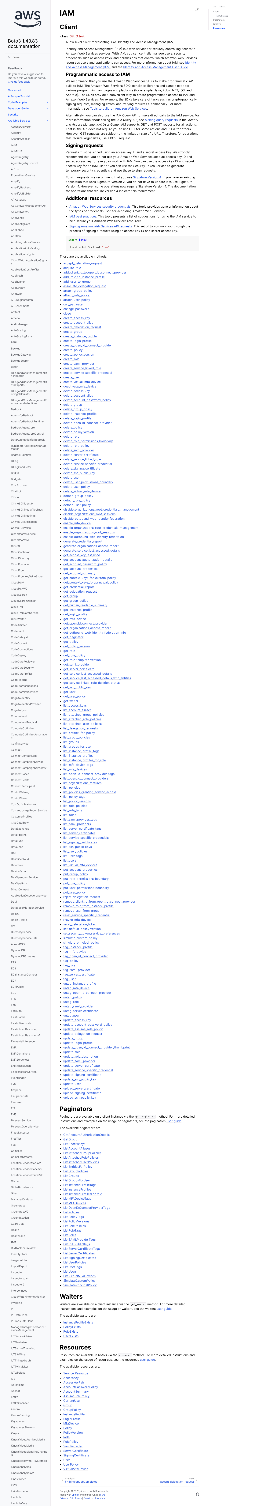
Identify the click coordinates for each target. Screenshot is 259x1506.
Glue (13, 1193)
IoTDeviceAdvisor (22, 1336)
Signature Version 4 (147, 177)
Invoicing (16, 1302)
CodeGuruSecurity (22, 667)
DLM (14, 901)
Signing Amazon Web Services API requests (100, 226)
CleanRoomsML (20, 540)
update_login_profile (78, 1043)
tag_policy (70, 961)
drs (13, 925)
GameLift (16, 1150)
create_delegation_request (82, 327)
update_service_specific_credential (88, 1070)
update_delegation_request (82, 1034)
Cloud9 (15, 546)
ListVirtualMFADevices (79, 1276)
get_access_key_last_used (81, 555)
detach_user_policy (77, 505)
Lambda (16, 1497)
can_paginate (72, 304)
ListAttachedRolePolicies (81, 1157)
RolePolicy (70, 1442)
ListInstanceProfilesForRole (82, 1194)
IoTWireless (18, 1372)
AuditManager (19, 324)
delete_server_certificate (81, 455)
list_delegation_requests (80, 728)
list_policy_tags (74, 796)
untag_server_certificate (80, 1011)
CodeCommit (19, 643)
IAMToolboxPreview (23, 1248)
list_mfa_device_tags (78, 765)
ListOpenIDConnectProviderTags (86, 1208)
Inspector (17, 1272)
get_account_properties (80, 569)
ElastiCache (18, 1017)
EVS (13, 1083)
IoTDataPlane (19, 1314)
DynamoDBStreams (23, 956)
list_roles (69, 815)
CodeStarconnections (24, 685)
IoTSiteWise (18, 1354)
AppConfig (17, 217)
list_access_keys (75, 705)
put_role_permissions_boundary (86, 879)
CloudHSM (17, 582)
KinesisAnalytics (21, 1466)
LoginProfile (72, 1419)
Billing (14, 460)
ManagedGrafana (22, 1199)
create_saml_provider (78, 363)
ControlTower (19, 798)
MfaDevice (71, 1423)
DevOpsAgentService (24, 877)
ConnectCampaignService (27, 761)
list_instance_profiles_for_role (84, 760)
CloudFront (18, 570)
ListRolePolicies (74, 1226)
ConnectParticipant (23, 786)
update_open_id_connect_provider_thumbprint (96, 1047)
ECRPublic (17, 986)
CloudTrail (17, 606)
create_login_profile (77, 341)
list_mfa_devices (75, 769)
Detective (17, 865)
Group (67, 1405)
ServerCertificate (75, 1451)
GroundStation (20, 1217)
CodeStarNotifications (24, 691)
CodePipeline (19, 679)
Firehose (16, 1102)
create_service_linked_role (82, 368)
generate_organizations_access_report (91, 546)
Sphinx (75, 1494)
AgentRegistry (20, 157)
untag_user (71, 1015)
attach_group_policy (78, 291)
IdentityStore (19, 1254)
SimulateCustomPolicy (79, 1280)
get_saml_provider (76, 664)
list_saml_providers (77, 824)
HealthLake (18, 1235)
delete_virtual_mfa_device (81, 491)
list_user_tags (72, 856)
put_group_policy (75, 874)
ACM (14, 144)
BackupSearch (20, 360)
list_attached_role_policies (82, 719)
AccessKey (71, 1378)
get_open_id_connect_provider (85, 623)
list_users (69, 860)
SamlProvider (72, 1446)
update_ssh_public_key (79, 1079)
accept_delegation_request (82, 263)
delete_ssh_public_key (79, 473)
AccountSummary (76, 1391)
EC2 (13, 968)
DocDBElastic (19, 919)
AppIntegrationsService (25, 242)
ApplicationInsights (23, 254)
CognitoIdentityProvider (26, 704)
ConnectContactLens (24, 755)
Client (216, 11)
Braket (15, 473)
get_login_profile (75, 614)
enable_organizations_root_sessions (89, 532)
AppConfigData (20, 223)
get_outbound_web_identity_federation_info (94, 632)
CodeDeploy (18, 655)
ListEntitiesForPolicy (77, 1166)
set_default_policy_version (82, 929)
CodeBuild (17, 631)
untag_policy (72, 997)
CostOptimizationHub (24, 804)
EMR (13, 1047)
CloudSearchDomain (23, 600)
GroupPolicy (72, 1410)
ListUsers (70, 1271)
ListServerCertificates (79, 1253)
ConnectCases (20, 774)
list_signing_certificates (80, 842)
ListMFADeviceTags (77, 1198)
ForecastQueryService (24, 1126)
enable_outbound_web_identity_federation (93, 537)
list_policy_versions (77, 801)
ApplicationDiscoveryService (28, 895)
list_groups (71, 742)
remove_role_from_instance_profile (88, 906)
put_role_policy (74, 883)
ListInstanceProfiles (77, 1189)
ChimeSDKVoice (21, 527)
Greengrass (18, 1205)
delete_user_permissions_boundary (88, 482)
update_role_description (80, 1056)
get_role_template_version (82, 660)
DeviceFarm (18, 871)
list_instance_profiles (78, 755)
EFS (13, 998)
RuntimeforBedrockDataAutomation (28, 447)
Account (16, 132)
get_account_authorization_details (87, 559)
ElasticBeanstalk (21, 1023)
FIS (13, 1108)
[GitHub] (197, 1495)
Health (15, 1229)
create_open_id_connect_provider (87, 345)
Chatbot (16, 491)
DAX (13, 853)
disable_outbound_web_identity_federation (94, 518)
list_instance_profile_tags (81, 751)
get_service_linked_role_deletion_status (91, 683)
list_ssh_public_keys (77, 847)
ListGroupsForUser (76, 1180)
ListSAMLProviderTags (79, 1239)
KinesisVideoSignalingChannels (29, 1453)
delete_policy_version (78, 432)
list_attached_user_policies (82, 724)
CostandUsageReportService (29, 810)
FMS (13, 1114)
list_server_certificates (79, 833)
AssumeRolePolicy (76, 1396)
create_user (71, 377)
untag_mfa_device (76, 988)
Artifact (15, 312)
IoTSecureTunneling (23, 1348)
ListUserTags (72, 1267)
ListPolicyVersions (76, 1221)
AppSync (16, 293)
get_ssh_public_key (77, 687)
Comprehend (19, 716)
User (66, 1460)
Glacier (15, 1181)
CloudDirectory (20, 558)
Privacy (64, 1498)
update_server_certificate (81, 1065)
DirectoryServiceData (24, 938)
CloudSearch (19, 594)
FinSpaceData (19, 1096)
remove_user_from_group (81, 910)
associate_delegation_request (84, 286)
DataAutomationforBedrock (28, 439)
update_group (73, 1038)
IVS (13, 1378)
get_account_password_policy (85, 564)
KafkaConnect (20, 1403)
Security (13, 114)
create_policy (73, 350)
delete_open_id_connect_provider (87, 423)
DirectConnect (20, 889)
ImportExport (19, 1266)
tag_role (69, 965)
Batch (14, 366)
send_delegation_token (79, 924)
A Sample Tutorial (19, 96)
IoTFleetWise (19, 1342)
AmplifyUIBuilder (21, 193)
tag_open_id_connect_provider (85, 956)
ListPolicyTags (73, 1217)
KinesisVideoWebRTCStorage (29, 1460)
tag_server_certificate (79, 974)
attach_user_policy (76, 300)
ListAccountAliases (76, 1148)
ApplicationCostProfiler (25, 269)
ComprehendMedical (24, 722)
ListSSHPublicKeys (76, 1244)
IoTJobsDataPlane (22, 1321)
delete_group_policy (77, 409)
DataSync (17, 840)
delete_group (72, 404)
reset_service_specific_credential (86, 915)
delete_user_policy (76, 487)
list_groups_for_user (77, 746)
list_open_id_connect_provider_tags (89, 774)
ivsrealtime (17, 1384)
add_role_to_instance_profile (84, 277)
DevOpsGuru (19, 883)
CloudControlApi (21, 552)
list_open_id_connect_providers (85, 778)
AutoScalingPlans (21, 336)
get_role (69, 651)
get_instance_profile (77, 610)
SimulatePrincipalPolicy (80, 1285)
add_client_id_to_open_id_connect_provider (94, 272)
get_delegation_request (80, 591)
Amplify (15, 181)
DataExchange (20, 828)
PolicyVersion (73, 1432)
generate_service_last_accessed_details (91, 550)
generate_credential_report (82, 541)
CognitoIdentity (20, 698)
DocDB (15, 913)
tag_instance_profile (78, 947)
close (67, 313)
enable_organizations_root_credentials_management (100, 528)
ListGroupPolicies (75, 1171)
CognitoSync (19, 710)
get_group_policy (75, 600)
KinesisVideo (18, 1479)
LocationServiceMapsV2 (26, 1162)
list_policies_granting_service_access (89, 792)
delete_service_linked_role (82, 459)
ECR (13, 980)
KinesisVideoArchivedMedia (28, 1439)
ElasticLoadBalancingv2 (25, 1035)
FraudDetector (20, 1132)
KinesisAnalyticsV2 (22, 1472)
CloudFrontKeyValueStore (26, 576)
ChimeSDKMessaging (24, 521)
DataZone (17, 846)
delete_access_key (76, 391)
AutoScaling (18, 330)
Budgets (16, 479)
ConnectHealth (20, 780)
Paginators (218, 19)
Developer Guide (18, 108)
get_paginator (73, 637)
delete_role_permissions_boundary (88, 441)
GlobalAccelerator (22, 1187)
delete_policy (72, 427)
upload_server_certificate (81, 1088)
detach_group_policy (78, 496)
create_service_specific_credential (87, 373)
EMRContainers (20, 1053)
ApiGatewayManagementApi (28, 205)
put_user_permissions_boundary (86, 888)
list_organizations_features (82, 783)
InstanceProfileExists (78, 1322)
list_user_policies (75, 851)
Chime (15, 497)
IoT (13, 1308)
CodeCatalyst (19, 637)
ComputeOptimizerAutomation (29, 736)
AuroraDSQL (18, 944)
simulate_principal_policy (81, 942)
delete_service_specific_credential (87, 464)
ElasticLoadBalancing (24, 1029)
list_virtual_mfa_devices (80, 865)
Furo (102, 1494)
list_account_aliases (77, 710)
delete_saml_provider (78, 450)
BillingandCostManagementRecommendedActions (29, 401)
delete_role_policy (76, 445)
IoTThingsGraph (21, 1360)
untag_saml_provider (78, 1006)
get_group (70, 596)
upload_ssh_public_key (79, 1097)
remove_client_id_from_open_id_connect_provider (99, 901)
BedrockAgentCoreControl (27, 433)
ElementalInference (23, 1041)
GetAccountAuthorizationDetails (86, 1135)
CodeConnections (22, 649)
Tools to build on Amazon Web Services (118, 108)
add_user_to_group (77, 281)
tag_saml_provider (76, 970)
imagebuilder (19, 1260)
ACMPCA (16, 151)
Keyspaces (17, 1421)
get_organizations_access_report (87, 628)
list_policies (71, 787)
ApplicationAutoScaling (25, 248)
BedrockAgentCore (23, 427)
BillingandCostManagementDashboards (29, 374)
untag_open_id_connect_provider (87, 993)
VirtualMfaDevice (75, 1469)
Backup (15, 348)
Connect (16, 749)
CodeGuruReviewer (23, 661)
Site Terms (76, 1498)
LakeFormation (20, 1491)
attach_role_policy (76, 295)
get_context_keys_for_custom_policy (89, 578)
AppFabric (17, 230)
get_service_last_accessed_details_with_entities (97, 678)
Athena (15, 318)
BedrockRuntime (21, 454)
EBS (13, 962)
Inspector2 (17, 1284)
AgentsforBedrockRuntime (27, 421)
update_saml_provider (79, 1061)
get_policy (70, 642)
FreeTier (16, 1138)
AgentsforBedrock (22, 415)
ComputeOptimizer (23, 728)
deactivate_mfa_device (79, 386)
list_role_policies (75, 806)
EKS (13, 1004)
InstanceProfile (74, 1414)
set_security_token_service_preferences (91, 933)
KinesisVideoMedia (22, 1445)
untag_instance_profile (79, 983)
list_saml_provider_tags (80, 819)
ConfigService (19, 743)
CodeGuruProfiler (21, 673)
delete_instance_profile (80, 414)
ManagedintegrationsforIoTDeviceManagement (28, 1328)
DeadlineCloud (20, 859)
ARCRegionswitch (22, 299)
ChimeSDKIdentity (22, 503)
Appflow (16, 236)
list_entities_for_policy (79, 733)
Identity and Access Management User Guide (155, 67)
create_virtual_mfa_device (82, 382)
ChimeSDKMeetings (23, 515)
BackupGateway (21, 354)
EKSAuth (16, 1011)
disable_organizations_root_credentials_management (101, 509)
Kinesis (15, 1433)
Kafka (14, 1396)
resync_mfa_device (77, 920)
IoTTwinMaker (19, 1366)
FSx (13, 1144)
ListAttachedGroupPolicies (82, 1153)
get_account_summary (79, 573)
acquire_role (72, 268)
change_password (76, 309)
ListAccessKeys (74, 1144)
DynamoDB (18, 950)
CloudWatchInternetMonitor (28, 1296)
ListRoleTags (72, 1230)
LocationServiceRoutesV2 (26, 1175)
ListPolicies (71, 1212)
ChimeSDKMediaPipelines (27, 509)
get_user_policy (74, 696)
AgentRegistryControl (24, 163)
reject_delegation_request (81, 897)
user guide (173, 1121)
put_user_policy (74, 892)
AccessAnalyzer (21, 126)
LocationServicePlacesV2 (26, 1169)
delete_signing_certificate (81, 468)
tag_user (69, 979)
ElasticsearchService (24, 1071)
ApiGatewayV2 (20, 211)
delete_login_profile (77, 418)
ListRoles (69, 1235)
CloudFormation (20, 564)
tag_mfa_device (74, 951)
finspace (16, 1090)
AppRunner (18, 281)
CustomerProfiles (21, 816)
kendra (15, 1409)
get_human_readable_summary (85, 605)
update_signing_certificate (82, 1075)
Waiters (217, 24)
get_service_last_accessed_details (87, 673)
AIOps (15, 169)
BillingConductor (21, 467)
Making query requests (161, 120)
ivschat (15, 1390)
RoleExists (70, 1331)
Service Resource (75, 1373)
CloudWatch (18, 619)
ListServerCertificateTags (81, 1249)
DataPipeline (19, 834)
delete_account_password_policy (87, 400)
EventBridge (18, 1077)
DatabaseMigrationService (27, 907)
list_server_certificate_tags (82, 828)
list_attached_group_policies (83, 714)
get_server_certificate (78, 669)
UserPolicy (71, 1464)
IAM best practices (82, 216)
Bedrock (16, 409)
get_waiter (70, 701)
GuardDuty (17, 1223)
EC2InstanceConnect (24, 974)
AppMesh (17, 275)
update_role (71, 1052)
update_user (72, 1084)
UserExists (70, 1336)
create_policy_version (78, 354)
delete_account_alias (78, 395)
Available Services (19, 120)
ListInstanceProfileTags (79, 1185)
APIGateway (18, 199)
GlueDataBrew (20, 822)
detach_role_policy (76, 500)
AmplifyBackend (21, 187)
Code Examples (17, 102)
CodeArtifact (19, 625)
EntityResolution (21, 1065)
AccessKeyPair (73, 1382)
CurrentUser (72, 1400)
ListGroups (71, 1176)
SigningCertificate (76, 1455)
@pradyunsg (91, 1494)
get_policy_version (76, 646)
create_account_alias (78, 322)
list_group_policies (76, 737)
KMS (14, 1485)
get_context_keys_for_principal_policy (90, 582)
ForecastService (21, 1120)
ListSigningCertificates (79, 1258)
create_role (71, 359)
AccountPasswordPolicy (80, 1387)
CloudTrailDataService (24, 612)
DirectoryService (21, 932)
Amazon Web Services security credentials (99, 206)
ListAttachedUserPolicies (81, 1162)
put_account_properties (80, 869)
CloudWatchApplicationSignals (29, 262)
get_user (69, 692)
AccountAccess (20, 138)
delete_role (71, 436)
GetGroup (70, 1139)
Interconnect (19, 1290)
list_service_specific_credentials (86, 838)
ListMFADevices (74, 1203)
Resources (219, 28)
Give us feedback (19, 81)
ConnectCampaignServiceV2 (28, 767)
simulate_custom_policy (80, 938)
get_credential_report (78, 587)
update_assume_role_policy (83, 1029)
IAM (13, 1242)
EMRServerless (20, 1059)
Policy (67, 1428)
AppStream (18, 287)
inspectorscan (19, 1278)
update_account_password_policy (87, 1024)
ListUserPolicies (74, 1262)
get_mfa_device (74, 619)
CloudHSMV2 (19, 588)
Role (66, 1437)
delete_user (71, 477)
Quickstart (14, 90)
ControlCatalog (20, 792)
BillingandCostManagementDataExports (29, 383)
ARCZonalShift (20, 306)
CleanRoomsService (23, 533)
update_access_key (77, 1020)
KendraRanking (20, 1415)
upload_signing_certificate (82, 1093)
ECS (13, 992)
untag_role (71, 1002)
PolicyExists (72, 1327)
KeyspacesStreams (23, 1427)
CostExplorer (19, 485)
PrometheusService (23, 175)
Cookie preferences (94, 1498)
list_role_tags (72, 810)
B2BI (14, 342)
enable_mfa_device (77, 523)
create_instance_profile (80, 336)
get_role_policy (74, 655)
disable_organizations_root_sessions (89, 514)
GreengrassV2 (19, 1211)
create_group (72, 332)
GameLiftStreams (21, 1156)
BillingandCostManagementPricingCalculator (29, 392)
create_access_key (76, 318)
